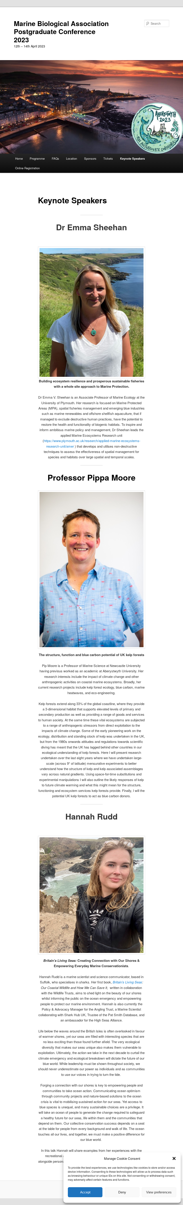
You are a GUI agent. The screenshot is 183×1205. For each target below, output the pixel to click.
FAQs (55, 158)
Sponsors (90, 158)
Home (19, 158)
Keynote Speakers (132, 158)
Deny (122, 1192)
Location (71, 158)
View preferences (159, 1192)
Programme (37, 158)
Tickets (108, 158)
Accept (85, 1192)
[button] (174, 1158)
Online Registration (27, 168)
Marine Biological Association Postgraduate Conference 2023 (61, 31)
